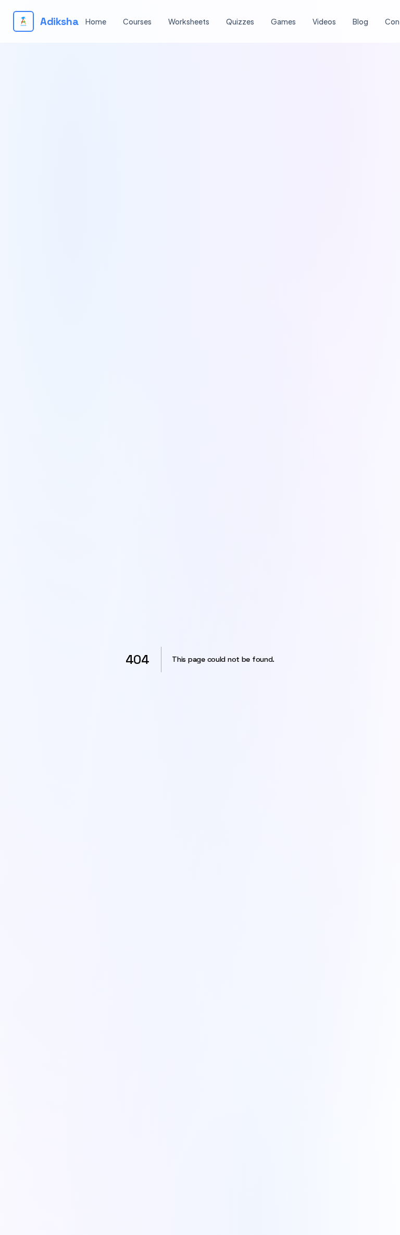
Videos (324, 21)
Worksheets (188, 21)
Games (283, 21)
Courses (137, 21)
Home (95, 21)
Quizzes (240, 21)
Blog (360, 21)
